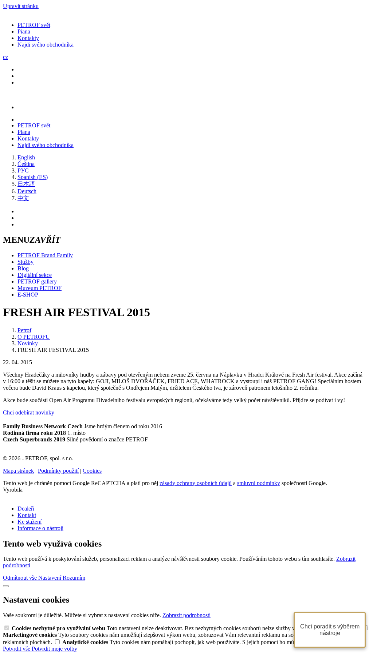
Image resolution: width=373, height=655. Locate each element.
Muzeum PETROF (39, 288)
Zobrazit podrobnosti (186, 615)
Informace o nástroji (40, 528)
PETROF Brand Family (45, 255)
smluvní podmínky (258, 483)
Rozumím (74, 578)
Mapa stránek (18, 471)
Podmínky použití (58, 471)
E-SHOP (27, 294)
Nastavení (50, 578)
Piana (23, 31)
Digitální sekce (34, 275)
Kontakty (28, 38)
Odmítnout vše (20, 578)
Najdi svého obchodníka (45, 44)
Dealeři (25, 508)
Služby (25, 262)
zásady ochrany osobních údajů (196, 483)
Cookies (92, 471)
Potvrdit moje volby (54, 649)
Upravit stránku (21, 6)
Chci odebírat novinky (28, 412)
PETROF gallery (37, 281)
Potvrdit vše (17, 649)
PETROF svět (33, 25)
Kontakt (26, 515)
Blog (23, 268)
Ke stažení (29, 522)
